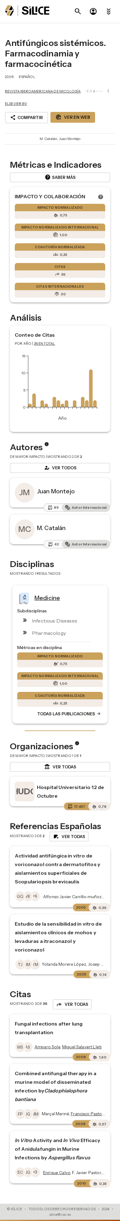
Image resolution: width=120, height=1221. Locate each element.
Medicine (47, 598)
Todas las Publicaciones (69, 714)
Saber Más (60, 177)
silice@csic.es (60, 1214)
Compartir (26, 117)
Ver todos (60, 467)
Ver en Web (72, 117)
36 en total (44, 343)
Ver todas (60, 767)
